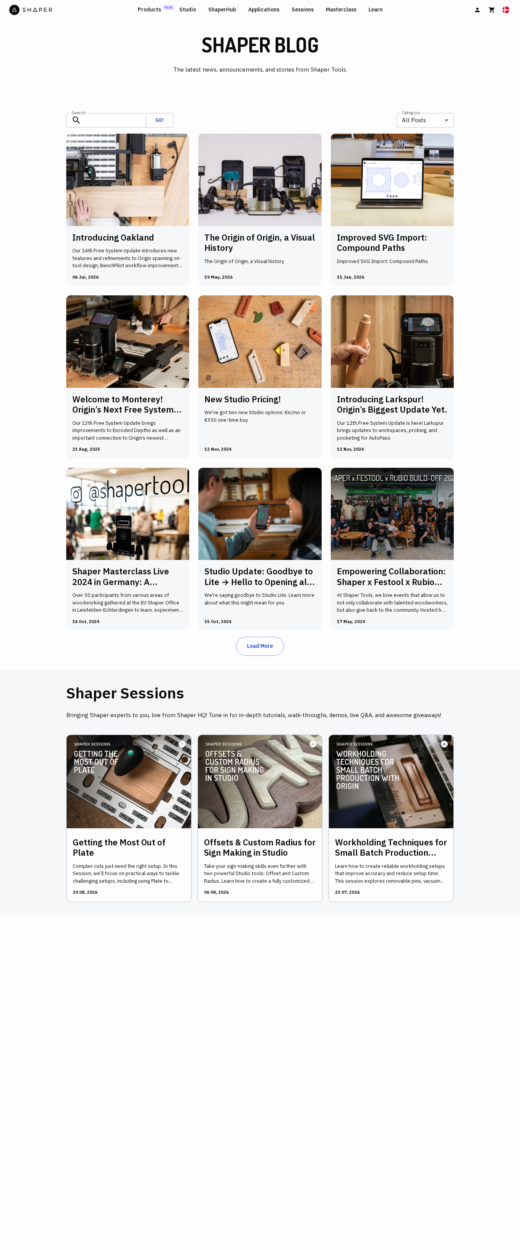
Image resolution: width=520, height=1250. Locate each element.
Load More (260, 646)
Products (149, 9)
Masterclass (341, 9)
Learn (375, 9)
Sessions (303, 9)
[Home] (72, 10)
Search (79, 112)
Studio (187, 9)
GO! (159, 120)
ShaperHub (222, 9)
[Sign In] (477, 10)
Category (411, 112)
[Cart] (491, 9)
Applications (263, 9)
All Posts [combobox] (414, 120)
